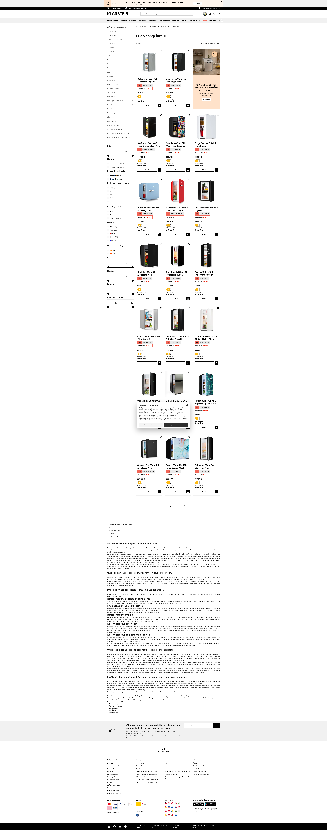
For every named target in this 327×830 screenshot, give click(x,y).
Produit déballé (115, 218)
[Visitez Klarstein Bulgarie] (176, 811)
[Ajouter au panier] (159, 105)
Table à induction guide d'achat (146, 777)
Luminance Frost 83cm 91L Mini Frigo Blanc (206, 337)
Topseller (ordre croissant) (211, 43)
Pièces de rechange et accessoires (118, 137)
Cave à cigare (111, 64)
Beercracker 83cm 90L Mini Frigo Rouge (177, 209)
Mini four (110, 76)
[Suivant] (222, 20)
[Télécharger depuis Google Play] (210, 804)
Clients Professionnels (200, 769)
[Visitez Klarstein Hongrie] (179, 807)
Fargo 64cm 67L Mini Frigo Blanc (205, 144)
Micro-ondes (111, 80)
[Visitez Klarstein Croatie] (169, 811)
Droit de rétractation (171, 774)
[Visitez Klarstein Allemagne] (166, 803)
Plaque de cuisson (113, 84)
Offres (204, 20)
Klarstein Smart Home (143, 769)
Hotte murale (111, 788)
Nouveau (114, 211)
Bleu (113, 240)
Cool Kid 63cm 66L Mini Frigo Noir (206, 209)
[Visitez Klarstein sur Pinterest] (125, 826)
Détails (147, 105)
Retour (167, 769)
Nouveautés (213, 20)
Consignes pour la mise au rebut (203, 766)
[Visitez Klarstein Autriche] (169, 803)
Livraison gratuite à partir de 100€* (137, 8)
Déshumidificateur (113, 769)
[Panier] (218, 13)
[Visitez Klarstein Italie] (179, 803)
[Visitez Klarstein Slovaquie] (172, 807)
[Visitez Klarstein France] (176, 803)
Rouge (114, 233)
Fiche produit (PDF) (141, 99)
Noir (114, 226)
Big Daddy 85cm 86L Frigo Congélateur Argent (176, 402)
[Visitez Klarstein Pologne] (166, 811)
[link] (149, 62)
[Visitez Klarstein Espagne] (166, 807)
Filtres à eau (111, 117)
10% (112, 187)
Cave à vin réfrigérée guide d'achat (147, 771)
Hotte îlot (110, 771)
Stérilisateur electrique (114, 129)
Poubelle (110, 105)
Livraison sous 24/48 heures (119, 163)
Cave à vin (110, 60)
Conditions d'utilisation (214, 809)
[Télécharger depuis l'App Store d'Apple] (198, 804)
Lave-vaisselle (111, 96)
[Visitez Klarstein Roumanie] (172, 811)
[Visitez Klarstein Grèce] (179, 815)
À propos (196, 763)
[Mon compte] (210, 13)
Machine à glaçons (113, 779)
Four (108, 72)
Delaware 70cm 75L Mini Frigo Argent (147, 80)
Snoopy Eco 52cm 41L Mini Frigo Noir (148, 466)
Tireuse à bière (112, 92)
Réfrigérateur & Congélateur (116, 27)
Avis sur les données (199, 771)
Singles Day (139, 766)
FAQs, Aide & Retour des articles (211, 8)
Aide (166, 763)
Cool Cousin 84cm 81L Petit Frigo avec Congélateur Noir (177, 273)
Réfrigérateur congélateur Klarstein (120, 524)
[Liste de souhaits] (214, 13)
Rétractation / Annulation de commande (177, 771)
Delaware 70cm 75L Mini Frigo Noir (176, 80)
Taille (110, 527)
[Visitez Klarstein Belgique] (166, 815)
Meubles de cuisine (113, 125)
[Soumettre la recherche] (142, 14)
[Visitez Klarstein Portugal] (172, 815)
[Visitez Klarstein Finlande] (179, 811)
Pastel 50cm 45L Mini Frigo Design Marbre (177, 466)
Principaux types (114, 530)
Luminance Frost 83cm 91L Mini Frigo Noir (177, 337)
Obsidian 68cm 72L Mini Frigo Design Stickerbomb (175, 144)
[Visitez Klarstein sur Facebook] (114, 826)
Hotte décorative (112, 774)
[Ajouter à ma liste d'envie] (161, 51)
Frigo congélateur (114, 35)
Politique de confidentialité (199, 809)
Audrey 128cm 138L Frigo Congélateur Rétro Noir (204, 273)
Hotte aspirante (112, 68)
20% (112, 201)
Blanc (114, 230)
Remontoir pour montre (114, 113)
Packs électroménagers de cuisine (118, 133)
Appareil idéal (113, 536)
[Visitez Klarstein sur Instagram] (109, 826)
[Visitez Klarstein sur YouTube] (120, 826)
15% (112, 194)
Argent (114, 237)
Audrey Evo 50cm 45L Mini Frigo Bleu (148, 209)
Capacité (112, 533)
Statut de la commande (172, 766)
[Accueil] (138, 26)
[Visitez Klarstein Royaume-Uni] (169, 807)
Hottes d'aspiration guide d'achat (146, 774)
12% (112, 191)
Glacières (112, 47)
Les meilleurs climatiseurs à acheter (147, 779)
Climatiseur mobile (113, 766)
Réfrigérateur (113, 31)
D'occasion (114, 214)
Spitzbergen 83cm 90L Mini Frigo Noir (148, 402)
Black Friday (140, 763)
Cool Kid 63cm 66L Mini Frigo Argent (149, 337)
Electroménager (144, 26)
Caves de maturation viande (118, 56)
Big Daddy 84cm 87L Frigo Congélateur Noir (148, 144)
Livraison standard (117, 167)
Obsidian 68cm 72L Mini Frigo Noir (147, 273)
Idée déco (110, 109)
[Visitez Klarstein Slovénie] (176, 815)
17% (112, 198)
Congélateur (113, 43)
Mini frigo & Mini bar (115, 39)
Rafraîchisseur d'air (113, 785)
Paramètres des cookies (201, 774)
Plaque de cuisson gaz (114, 793)
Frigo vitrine (112, 51)
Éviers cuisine (111, 121)
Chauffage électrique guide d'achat (147, 782)
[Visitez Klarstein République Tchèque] (176, 807)
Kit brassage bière (113, 88)
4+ (120, 179)
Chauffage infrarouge (114, 777)
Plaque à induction (113, 790)
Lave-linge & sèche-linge (115, 101)
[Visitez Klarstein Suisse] (172, 803)
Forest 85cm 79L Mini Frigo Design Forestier (206, 402)
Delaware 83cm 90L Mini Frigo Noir (205, 466)
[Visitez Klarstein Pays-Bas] (169, 815)
